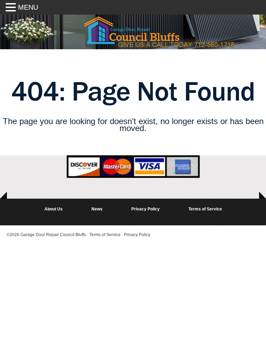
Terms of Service (205, 209)
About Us (53, 209)
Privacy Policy (145, 209)
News (97, 209)
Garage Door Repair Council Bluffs (53, 234)
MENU (28, 7)
